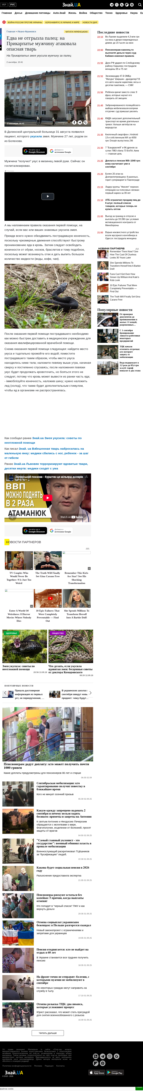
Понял (139, 1087)
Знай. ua (25, 448)
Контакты (60, 1066)
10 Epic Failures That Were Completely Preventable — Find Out (123, 288)
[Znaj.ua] (71, 4)
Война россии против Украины (25, 22)
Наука (134, 13)
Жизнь (72, 13)
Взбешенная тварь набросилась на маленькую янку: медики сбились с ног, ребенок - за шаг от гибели (46, 453)
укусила (36, 136)
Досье (18, 13)
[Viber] (117, 5)
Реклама (38, 1066)
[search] (140, 5)
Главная (7, 13)
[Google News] (116, 1056)
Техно (109, 13)
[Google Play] (115, 1072)
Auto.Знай (59, 13)
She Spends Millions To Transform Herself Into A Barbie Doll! (76, 614)
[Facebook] (74, 122)
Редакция (49, 1066)
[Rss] (122, 5)
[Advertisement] (47, 414)
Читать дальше (48, 1033)
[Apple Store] (97, 1072)
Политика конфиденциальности (16, 1066)
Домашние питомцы (37, 13)
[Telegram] (112, 5)
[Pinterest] (132, 5)
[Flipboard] (127, 5)
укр (4, 4)
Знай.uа (38, 438)
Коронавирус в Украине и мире (62, 22)
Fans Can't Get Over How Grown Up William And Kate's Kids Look (124, 277)
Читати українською (76, 32)
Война (83, 13)
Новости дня (90, 22)
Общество (96, 13)
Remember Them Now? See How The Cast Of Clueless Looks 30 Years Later (124, 254)
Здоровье (121, 13)
